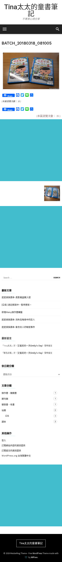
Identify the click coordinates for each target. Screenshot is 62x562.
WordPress (37, 553)
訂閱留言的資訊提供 (11, 450)
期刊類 (28, 398)
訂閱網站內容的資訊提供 (13, 445)
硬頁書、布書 (28, 404)
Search (56, 277)
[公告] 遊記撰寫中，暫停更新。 (17, 305)
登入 (4, 440)
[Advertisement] (31, 150)
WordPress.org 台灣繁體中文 (16, 455)
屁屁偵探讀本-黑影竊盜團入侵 (16, 297)
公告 (26, 416)
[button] (57, 28)
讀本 (28, 421)
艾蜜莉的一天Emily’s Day (30, 345)
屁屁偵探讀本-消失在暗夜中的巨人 (18, 319)
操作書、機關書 (28, 393)
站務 (28, 410)
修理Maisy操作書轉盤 (12, 312)
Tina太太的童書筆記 (31, 10)
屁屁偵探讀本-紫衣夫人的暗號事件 (18, 327)
